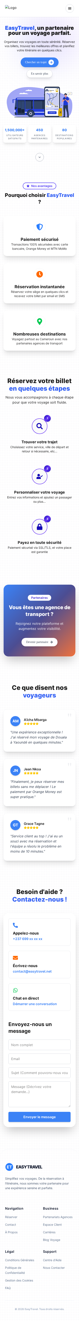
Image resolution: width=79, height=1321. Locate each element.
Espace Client (52, 1224)
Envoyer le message (39, 1117)
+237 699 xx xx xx (27, 939)
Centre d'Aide (52, 1260)
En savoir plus (39, 73)
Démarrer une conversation (35, 1004)
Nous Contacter (54, 1267)
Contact (10, 1224)
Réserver (11, 1217)
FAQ (8, 1288)
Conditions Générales (19, 1260)
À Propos (11, 1232)
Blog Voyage (51, 1240)
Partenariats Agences (57, 1217)
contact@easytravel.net (32, 971)
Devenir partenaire (37, 642)
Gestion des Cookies (19, 1280)
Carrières (49, 1232)
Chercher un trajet (36, 62)
